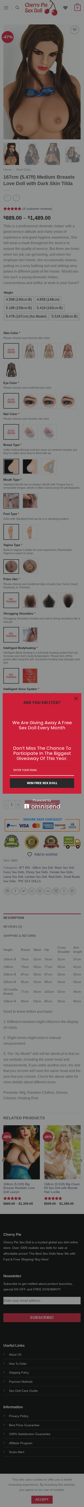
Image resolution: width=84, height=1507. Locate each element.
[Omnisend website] (42, 804)
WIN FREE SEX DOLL (42, 783)
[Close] (76, 698)
